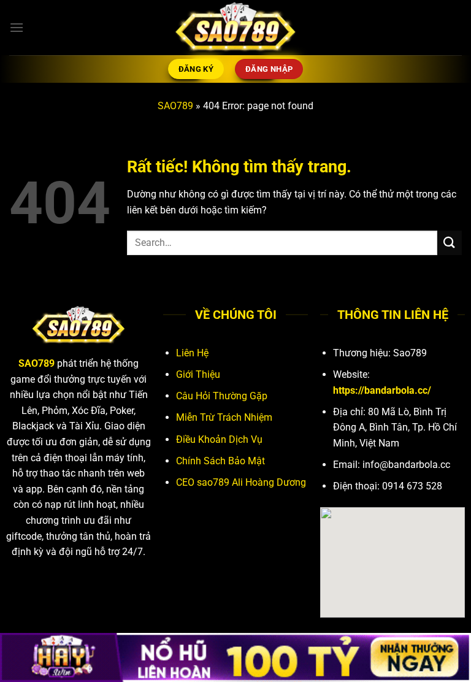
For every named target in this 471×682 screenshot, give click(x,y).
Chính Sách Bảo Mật (220, 461)
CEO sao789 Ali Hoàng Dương (241, 482)
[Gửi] (449, 243)
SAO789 (175, 106)
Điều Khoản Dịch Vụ (219, 439)
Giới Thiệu (198, 374)
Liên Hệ (192, 353)
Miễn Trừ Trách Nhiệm (224, 417)
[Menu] (16, 27)
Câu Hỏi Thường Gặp (221, 396)
